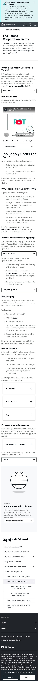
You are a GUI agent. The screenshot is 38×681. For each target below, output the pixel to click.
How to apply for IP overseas (14, 557)
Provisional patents (9, 253)
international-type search (10, 229)
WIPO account (18, 314)
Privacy (3, 636)
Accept (10, 677)
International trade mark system (18, 577)
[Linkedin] (9, 647)
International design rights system (19, 600)
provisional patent (12, 273)
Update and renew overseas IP (15, 567)
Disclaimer (20, 636)
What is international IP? (13, 547)
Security (27, 636)
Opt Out (27, 677)
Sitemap (18, 640)
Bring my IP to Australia (13, 562)
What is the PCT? (8, 91)
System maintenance (8, 640)
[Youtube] (13, 647)
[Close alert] (34, 2)
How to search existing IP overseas (17, 552)
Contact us (6, 459)
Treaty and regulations (10, 290)
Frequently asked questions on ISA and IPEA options (21, 587)
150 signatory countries (13, 86)
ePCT (15, 318)
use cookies (11, 672)
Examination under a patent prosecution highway (20, 594)
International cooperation (13, 29)
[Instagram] (6, 647)
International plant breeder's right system (18, 606)
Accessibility (11, 636)
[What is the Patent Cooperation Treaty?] (19, 122)
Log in (30, 25)
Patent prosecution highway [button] (14, 521)
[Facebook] (2, 647)
